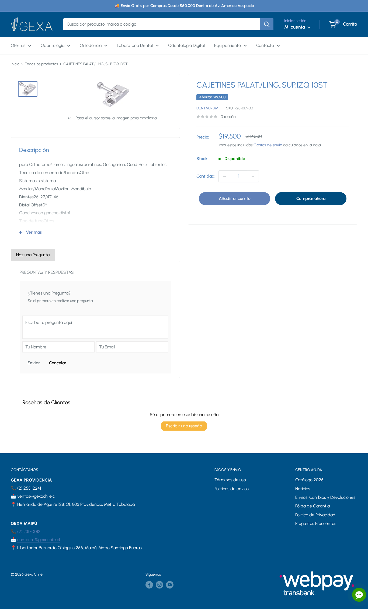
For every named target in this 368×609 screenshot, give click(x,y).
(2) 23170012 (28, 531)
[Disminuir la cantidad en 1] (224, 176)
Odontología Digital (186, 45)
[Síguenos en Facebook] (149, 585)
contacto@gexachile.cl (38, 539)
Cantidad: (205, 176)
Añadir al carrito (235, 198)
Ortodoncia (91, 45)
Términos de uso (230, 479)
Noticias (302, 488)
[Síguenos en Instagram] (159, 585)
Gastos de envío (268, 145)
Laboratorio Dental (135, 45)
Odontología (52, 45)
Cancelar (57, 362)
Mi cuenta (295, 27)
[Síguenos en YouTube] (169, 585)
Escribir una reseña (184, 425)
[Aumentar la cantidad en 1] (253, 176)
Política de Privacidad (315, 514)
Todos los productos (41, 64)
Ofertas (18, 45)
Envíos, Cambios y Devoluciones (325, 497)
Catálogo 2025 (309, 479)
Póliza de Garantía (312, 505)
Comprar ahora (310, 198)
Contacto (265, 45)
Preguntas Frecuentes (315, 523)
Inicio (15, 64)
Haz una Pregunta (33, 254)
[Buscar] (266, 24)
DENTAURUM (207, 108)
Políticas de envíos (231, 488)
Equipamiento (227, 45)
